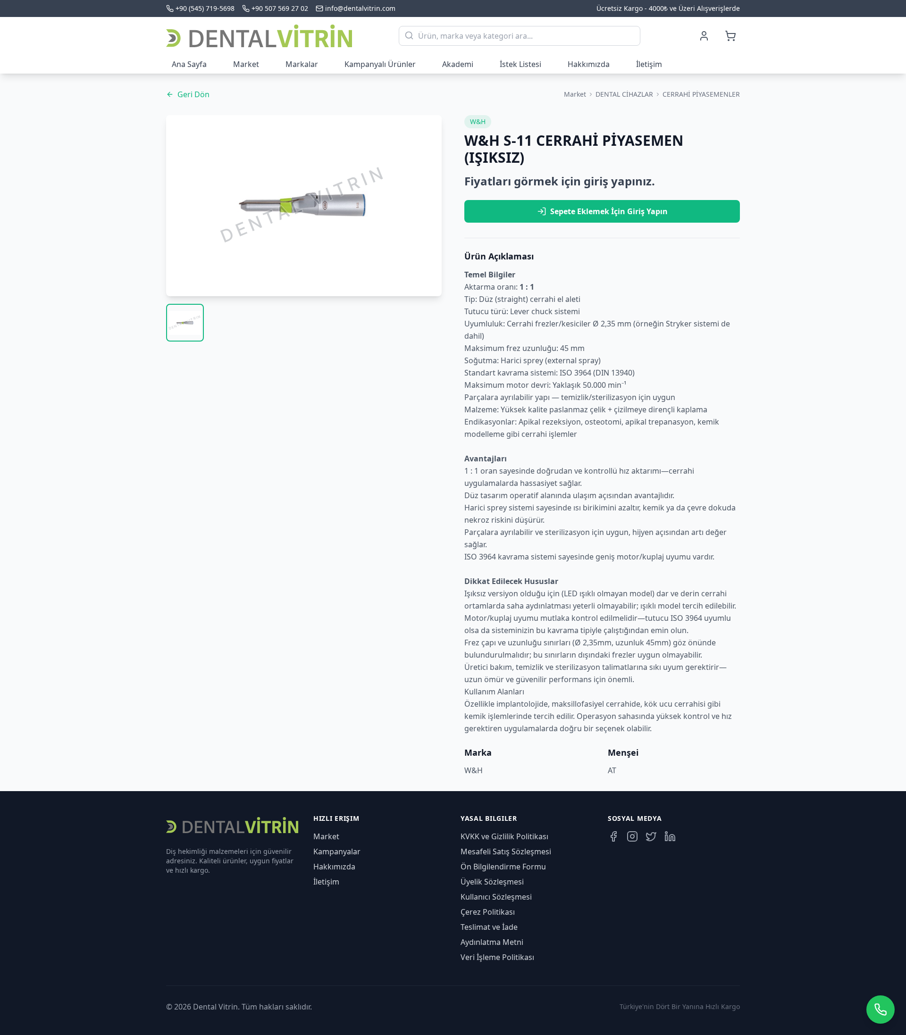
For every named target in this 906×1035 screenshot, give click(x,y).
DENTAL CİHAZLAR (624, 94)
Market (246, 64)
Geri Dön (193, 94)
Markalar (301, 64)
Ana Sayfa (189, 64)
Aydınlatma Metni (492, 942)
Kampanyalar (337, 851)
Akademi (457, 64)
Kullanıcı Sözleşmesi (496, 897)
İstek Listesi (520, 64)
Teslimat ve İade (489, 927)
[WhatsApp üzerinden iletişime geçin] (880, 1009)
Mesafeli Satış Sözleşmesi (506, 851)
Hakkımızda (589, 64)
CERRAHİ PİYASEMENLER (701, 94)
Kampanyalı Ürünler (380, 64)
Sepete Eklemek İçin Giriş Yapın (609, 211)
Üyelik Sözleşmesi (492, 881)
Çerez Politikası (488, 912)
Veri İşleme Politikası (497, 957)
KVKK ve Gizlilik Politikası (504, 836)
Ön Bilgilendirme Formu (503, 866)
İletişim (649, 64)
